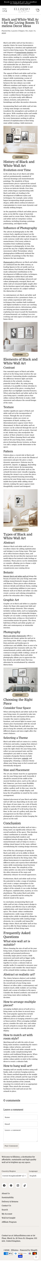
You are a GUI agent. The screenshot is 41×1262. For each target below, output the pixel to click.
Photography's (9, 262)
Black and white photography (14, 636)
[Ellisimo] (22, 10)
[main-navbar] (4, 10)
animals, (25, 758)
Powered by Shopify (28, 1250)
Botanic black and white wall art (16, 576)
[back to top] (36, 1234)
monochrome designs (24, 52)
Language (33, 1171)
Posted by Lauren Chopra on (19, 32)
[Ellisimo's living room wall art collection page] (20, 157)
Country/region (9, 1171)
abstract (24, 465)
